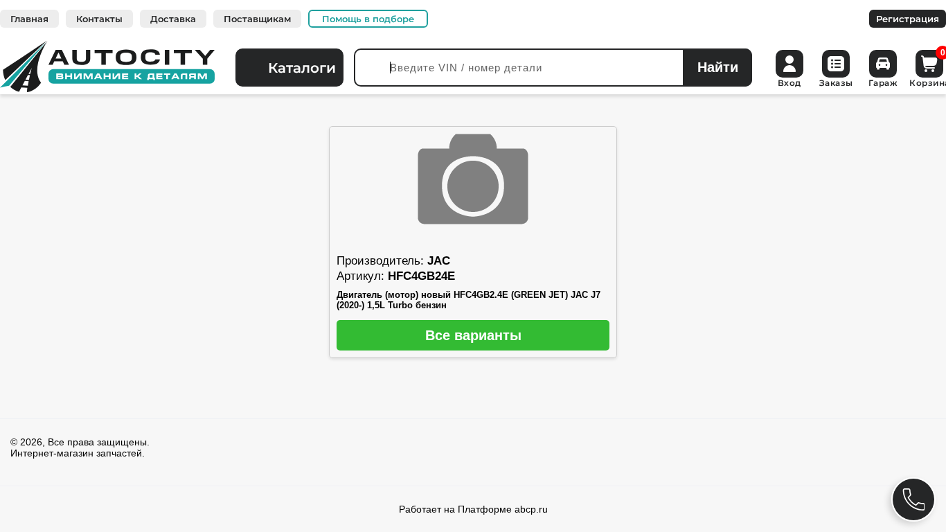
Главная (29, 18)
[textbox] (553, 67)
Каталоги (302, 68)
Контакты (99, 18)
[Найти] (717, 67)
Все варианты (473, 335)
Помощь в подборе (368, 18)
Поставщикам (257, 18)
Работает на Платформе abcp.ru (473, 509)
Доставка (173, 18)
